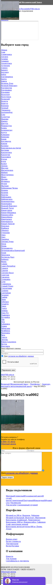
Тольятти (5, 304)
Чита (3, 335)
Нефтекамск (6, 197)
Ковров (4, 143)
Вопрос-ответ (11, 539)
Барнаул (4, 70)
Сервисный (19, 496)
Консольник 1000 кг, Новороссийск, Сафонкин (26, 522)
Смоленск (5, 277)
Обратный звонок (8, 444)
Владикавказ (6, 90)
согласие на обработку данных (21, 356)
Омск (3, 235)
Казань (4, 128)
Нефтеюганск (6, 199)
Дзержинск (5, 110)
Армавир (5, 61)
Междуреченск (7, 175)
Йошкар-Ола (6, 126)
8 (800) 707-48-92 (8, 377)
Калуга (4, 132)
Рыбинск (5, 259)
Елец (3, 114)
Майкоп (4, 172)
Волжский (5, 99)
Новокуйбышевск (8, 213)
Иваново (4, 119)
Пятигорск (5, 255)
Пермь (3, 246)
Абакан (4, 50)
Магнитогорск (7, 170)
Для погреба (11, 505)
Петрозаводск (7, 248)
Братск (4, 79)
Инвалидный (39, 500)
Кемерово (5, 137)
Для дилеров (11, 559)
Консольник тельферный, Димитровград (23, 520)
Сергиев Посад (7, 273)
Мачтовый (10, 496)
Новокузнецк (6, 210)
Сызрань (4, 290)
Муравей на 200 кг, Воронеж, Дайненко (22, 515)
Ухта (3, 322)
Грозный (4, 108)
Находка (4, 195)
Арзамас (4, 59)
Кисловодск (6, 141)
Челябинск (5, 331)
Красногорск (6, 152)
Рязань (3, 262)
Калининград (6, 130)
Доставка (15, 546)
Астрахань (5, 65)
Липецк (4, 166)
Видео (8, 546)
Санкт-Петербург (8, 266)
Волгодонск (6, 97)
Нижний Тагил (7, 208)
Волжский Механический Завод (26, 2)
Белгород (5, 72)
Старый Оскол (7, 286)
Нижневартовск (7, 201)
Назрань (4, 190)
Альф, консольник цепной (17, 524)
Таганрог (5, 295)
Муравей (48, 500)
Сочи (3, 282)
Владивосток (6, 88)
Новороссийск (7, 215)
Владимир (5, 92)
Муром (4, 184)
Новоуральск (6, 219)
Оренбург (5, 239)
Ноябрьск (5, 228)
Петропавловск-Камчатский (13, 250)
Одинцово (5, 233)
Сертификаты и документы (17, 561)
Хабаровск (5, 324)
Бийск (3, 74)
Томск (3, 306)
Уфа (2, 319)
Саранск (4, 268)
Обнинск (5, 230)
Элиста (4, 337)
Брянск (4, 81)
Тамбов (4, 297)
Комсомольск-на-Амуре (11, 148)
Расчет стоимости (13, 541)
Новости (9, 556)
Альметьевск (6, 54)
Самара (4, 264)
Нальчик (4, 192)
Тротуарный (28, 500)
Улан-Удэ (5, 313)
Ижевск (4, 121)
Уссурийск (5, 317)
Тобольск (5, 302)
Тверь (3, 299)
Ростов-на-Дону (7, 257)
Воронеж (5, 106)
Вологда (4, 101)
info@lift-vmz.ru (33, 9)
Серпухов (5, 275)
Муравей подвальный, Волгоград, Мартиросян (25, 518)
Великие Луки (7, 83)
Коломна (4, 146)
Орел (3, 237)
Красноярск (6, 157)
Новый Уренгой (8, 224)
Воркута (4, 103)
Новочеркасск (7, 221)
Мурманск (5, 181)
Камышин (5, 135)
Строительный (17, 500)
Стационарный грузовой (27, 505)
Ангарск (4, 57)
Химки (4, 326)
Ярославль (5, 346)
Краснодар (5, 155)
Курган (4, 159)
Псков (3, 253)
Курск (3, 161)
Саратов (4, 270)
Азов (3, 52)
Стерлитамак (6, 288)
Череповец (5, 333)
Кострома (5, 150)
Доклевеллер (15, 503)
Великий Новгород (9, 86)
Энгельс (4, 339)
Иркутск (4, 123)
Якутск (4, 344)
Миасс (3, 177)
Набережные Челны (9, 188)
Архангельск (6, 63)
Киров (3, 139)
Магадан (4, 168)
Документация (12, 544)
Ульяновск (5, 315)
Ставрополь (6, 284)
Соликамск (5, 279)
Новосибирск (6, 217)
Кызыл (4, 163)
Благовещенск (7, 77)
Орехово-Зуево (7, 241)
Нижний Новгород (9, 206)
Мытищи (5, 186)
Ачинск (4, 68)
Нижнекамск (6, 204)
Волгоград (5, 94)
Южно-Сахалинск (8, 342)
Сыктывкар (6, 293)
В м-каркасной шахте (33, 496)
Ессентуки (5, 117)
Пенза (3, 244)
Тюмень (4, 311)
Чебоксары (5, 328)
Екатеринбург (7, 112)
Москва (4, 179)
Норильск (5, 226)
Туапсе (4, 308)
